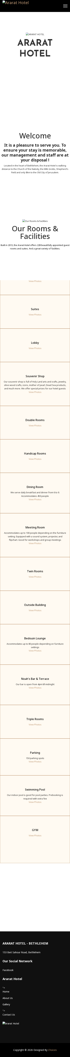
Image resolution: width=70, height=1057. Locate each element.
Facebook (8, 970)
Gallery (6, 1004)
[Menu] (65, 6)
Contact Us (9, 1014)
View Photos (35, 281)
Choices (52, 1050)
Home (6, 991)
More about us (33, 196)
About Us (8, 998)
